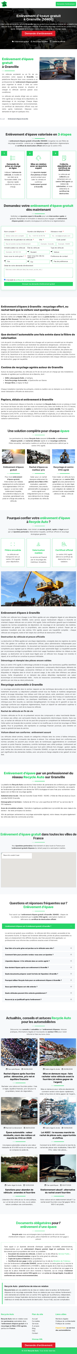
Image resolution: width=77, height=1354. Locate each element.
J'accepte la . (21, 280)
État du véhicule (33, 248)
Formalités (36, 1321)
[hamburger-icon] (51, 4)
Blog (33, 1328)
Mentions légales (62, 1319)
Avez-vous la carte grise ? (14, 256)
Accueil (2, 119)
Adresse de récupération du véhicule (18, 240)
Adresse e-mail (56, 232)
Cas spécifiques (14, 1069)
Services (35, 1324)
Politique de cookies (63, 1324)
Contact (35, 1333)
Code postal (60, 240)
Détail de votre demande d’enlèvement (18, 266)
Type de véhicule (57, 248)
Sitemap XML (37, 1339)
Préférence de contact (59, 256)
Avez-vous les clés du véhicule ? (35, 256)
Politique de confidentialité (65, 1321)
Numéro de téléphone (36, 232)
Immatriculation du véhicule (14, 248)
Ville (41, 240)
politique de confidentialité (25, 280)
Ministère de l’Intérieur (61, 1261)
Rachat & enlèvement (14, 1128)
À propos (35, 1326)
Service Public (63, 1254)
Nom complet (9, 232)
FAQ (33, 1331)
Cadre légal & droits (52, 1069)
